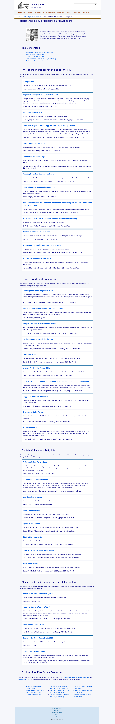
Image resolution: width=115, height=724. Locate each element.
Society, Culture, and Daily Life (35, 56)
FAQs (56, 714)
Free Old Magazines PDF (33, 694)
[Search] (95, 5)
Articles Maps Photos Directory (32, 17)
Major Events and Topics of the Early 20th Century (41, 59)
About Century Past (57, 712)
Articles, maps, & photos (80, 677)
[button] (32, 12)
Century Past (37, 4)
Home (19, 17)
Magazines (67, 677)
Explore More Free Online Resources (37, 61)
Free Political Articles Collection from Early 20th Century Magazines (59, 697)
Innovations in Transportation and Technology (39, 52)
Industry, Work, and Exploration (35, 54)
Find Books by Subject (56, 708)
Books (60, 677)
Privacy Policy (56, 716)
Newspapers (22, 679)
